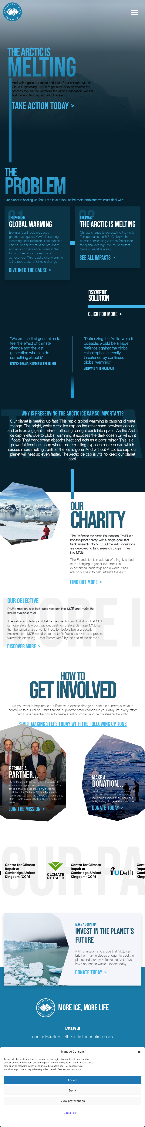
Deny (72, 1090)
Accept (73, 1080)
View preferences (72, 1101)
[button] (139, 1052)
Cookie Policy (70, 1112)
